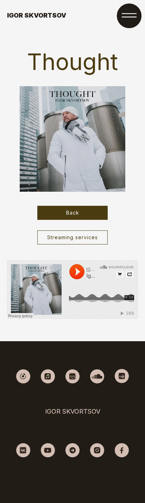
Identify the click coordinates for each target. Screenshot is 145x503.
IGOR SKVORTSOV (36, 15)
